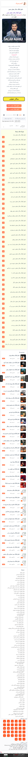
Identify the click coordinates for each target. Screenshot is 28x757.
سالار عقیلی (14, 99)
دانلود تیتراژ (22, 698)
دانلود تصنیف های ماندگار (18, 672)
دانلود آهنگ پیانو (21, 600)
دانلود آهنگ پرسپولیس (19, 697)
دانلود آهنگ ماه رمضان (19, 688)
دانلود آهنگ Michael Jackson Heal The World (14, 745)
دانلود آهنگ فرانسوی (19, 624)
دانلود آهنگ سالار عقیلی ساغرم (19, 320)
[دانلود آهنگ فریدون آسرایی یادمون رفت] (23, 435)
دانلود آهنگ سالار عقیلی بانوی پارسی (17, 220)
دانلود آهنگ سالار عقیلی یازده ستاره (18, 311)
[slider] (9, 115)
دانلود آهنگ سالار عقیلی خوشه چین (18, 263)
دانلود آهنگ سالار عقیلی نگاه (19, 287)
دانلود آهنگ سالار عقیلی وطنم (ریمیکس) (16, 215)
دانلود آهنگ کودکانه (21, 675)
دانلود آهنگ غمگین (21, 667)
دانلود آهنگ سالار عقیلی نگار (19, 282)
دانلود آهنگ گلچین (21, 677)
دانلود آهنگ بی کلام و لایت (19, 593)
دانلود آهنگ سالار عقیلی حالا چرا (18, 277)
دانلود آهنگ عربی (21, 660)
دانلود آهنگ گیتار (21, 679)
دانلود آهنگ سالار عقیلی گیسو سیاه (18, 339)
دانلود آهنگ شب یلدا (20, 654)
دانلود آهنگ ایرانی (21, 582)
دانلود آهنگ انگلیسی (19, 619)
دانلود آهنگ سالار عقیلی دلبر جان (18, 196)
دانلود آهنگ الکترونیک (20, 578)
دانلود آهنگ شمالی (21, 656)
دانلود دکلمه (22, 700)
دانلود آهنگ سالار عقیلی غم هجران (18, 230)
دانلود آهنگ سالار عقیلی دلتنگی (19, 139)
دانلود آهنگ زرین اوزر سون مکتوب (17, 746)
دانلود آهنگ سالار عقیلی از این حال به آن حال (15, 344)
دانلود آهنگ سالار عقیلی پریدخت (18, 325)
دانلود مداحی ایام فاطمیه (18, 711)
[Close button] (27, 752)
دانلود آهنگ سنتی (21, 650)
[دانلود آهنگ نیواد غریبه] (23, 463)
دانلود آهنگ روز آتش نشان (19, 637)
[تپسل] (1, 752)
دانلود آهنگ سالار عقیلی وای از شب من (17, 244)
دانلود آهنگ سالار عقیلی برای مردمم (17, 177)
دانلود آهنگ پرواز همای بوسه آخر (16, 749)
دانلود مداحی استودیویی (18, 709)
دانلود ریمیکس (22, 702)
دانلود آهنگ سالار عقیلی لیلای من (18, 296)
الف (24, 721)
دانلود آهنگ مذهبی (21, 687)
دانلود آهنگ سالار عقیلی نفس (19, 154)
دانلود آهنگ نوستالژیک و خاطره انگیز (17, 690)
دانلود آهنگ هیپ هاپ (20, 692)
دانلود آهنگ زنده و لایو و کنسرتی (18, 647)
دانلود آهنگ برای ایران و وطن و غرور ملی (16, 587)
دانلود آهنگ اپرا (20, 615)
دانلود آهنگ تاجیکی (21, 602)
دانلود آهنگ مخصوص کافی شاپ (18, 685)
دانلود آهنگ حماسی (20, 612)
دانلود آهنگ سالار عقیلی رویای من (18, 149)
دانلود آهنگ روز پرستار (20, 641)
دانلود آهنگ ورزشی (21, 693)
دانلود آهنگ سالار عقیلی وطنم (19, 239)
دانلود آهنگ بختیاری (21, 584)
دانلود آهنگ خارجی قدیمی (18, 620)
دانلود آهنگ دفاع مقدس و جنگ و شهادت (16, 628)
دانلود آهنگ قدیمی (21, 670)
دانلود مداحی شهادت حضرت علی (15, 714)
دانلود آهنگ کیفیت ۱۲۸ (13, 105)
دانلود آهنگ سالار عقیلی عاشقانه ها (18, 225)
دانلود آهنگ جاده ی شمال (19, 608)
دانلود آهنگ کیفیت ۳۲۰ (13, 109)
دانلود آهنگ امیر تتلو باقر (18, 747)
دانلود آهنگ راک (20, 622)
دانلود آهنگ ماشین (21, 683)
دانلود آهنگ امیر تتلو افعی (16, 744)
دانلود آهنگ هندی (20, 626)
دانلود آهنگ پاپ (21, 597)
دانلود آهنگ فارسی (21, 668)
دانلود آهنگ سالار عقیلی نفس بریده (18, 201)
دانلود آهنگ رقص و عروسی (19, 635)
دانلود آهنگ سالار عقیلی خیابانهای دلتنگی (17, 182)
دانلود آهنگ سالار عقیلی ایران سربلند (17, 334)
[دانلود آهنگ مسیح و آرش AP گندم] (23, 513)
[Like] (2, 126)
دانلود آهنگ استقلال (19, 695)
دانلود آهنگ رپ (21, 634)
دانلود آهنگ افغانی (21, 576)
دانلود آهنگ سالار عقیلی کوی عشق (18, 163)
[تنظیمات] (24, 115)
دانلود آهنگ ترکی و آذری (20, 604)
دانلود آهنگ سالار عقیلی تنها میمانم (18, 292)
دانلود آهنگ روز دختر (20, 643)
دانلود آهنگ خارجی (21, 614)
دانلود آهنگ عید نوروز (19, 665)
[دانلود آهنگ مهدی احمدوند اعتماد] (23, 499)
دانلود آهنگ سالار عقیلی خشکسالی (18, 158)
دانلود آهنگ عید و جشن (20, 662)
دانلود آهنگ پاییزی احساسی (19, 599)
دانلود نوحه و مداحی (20, 708)
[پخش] (4, 115)
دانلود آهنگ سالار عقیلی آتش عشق (18, 173)
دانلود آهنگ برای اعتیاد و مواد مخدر (17, 585)
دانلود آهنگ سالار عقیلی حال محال (18, 301)
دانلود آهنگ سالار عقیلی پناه (19, 135)
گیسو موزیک (19, 14)
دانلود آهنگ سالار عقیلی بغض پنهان (18, 211)
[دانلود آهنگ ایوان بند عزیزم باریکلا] (23, 485)
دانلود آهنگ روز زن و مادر (19, 645)
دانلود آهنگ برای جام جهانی (19, 589)
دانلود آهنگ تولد (20, 663)
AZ (16, 739)
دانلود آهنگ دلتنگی (21, 630)
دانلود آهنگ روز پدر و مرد (19, 639)
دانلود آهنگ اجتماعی (20, 574)
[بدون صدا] (17, 115)
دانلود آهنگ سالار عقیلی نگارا (19, 330)
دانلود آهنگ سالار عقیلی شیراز (19, 206)
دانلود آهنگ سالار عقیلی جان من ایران (17, 144)
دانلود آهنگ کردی (21, 673)
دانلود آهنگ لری (21, 681)
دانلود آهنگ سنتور (21, 648)
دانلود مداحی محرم (19, 716)
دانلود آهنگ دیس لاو (20, 632)
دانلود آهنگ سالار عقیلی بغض (19, 258)
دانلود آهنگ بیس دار (20, 595)
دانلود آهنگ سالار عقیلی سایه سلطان (17, 315)
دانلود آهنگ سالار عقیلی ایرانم (19, 187)
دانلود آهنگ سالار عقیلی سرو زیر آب (17, 306)
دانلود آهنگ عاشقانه (20, 658)
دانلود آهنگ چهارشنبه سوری (19, 610)
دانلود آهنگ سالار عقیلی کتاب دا (19, 273)
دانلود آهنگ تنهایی (21, 606)
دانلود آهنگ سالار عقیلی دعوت (19, 249)
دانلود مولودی (22, 706)
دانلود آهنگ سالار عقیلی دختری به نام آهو (16, 268)
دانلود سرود (22, 704)
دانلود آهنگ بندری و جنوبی (19, 591)
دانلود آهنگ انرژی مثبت (20, 580)
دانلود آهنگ (23, 125)
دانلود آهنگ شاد (21, 652)
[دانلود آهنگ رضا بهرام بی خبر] (23, 534)
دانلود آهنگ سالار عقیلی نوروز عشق (17, 254)
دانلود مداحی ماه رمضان (18, 713)
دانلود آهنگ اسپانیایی (19, 617)
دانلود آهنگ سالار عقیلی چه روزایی (18, 192)
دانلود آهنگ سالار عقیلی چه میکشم (18, 168)
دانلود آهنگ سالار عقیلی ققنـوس (18, 234)
